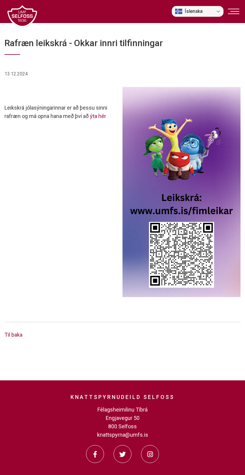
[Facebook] (95, 454)
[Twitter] (122, 454)
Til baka (13, 335)
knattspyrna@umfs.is (122, 435)
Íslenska (194, 11)
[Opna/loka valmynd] (233, 11)
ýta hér (98, 116)
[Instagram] (150, 454)
